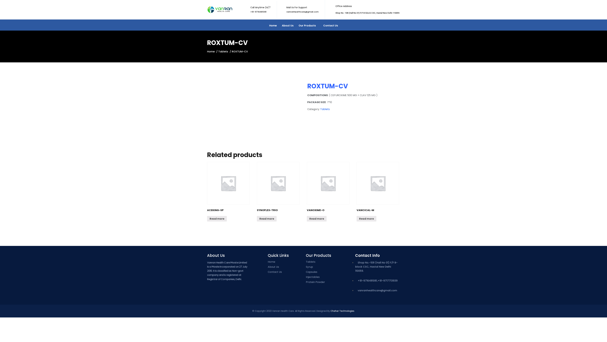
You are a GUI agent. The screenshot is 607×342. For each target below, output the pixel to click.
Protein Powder (315, 282)
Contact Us (330, 25)
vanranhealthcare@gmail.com (302, 11)
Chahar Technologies (342, 311)
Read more (217, 219)
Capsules (311, 272)
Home (273, 25)
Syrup (309, 267)
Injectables (313, 277)
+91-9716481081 (258, 11)
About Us (288, 25)
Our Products (307, 25)
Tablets (223, 51)
